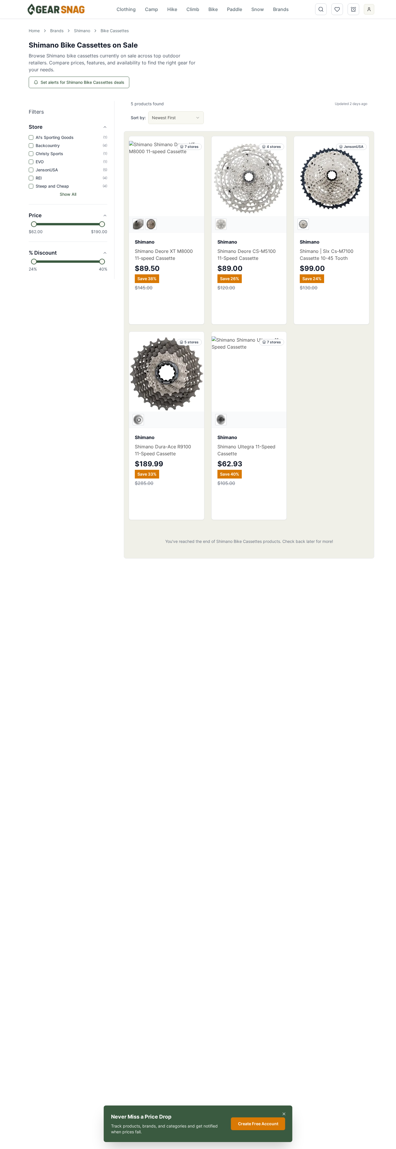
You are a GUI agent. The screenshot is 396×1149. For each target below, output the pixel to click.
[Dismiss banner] (284, 1114)
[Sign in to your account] (369, 10)
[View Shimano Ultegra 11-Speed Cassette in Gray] (221, 419)
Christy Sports (49, 153)
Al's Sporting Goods (55, 137)
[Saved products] (337, 9)
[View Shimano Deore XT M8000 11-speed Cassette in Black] (138, 224)
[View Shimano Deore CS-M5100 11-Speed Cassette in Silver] (221, 224)
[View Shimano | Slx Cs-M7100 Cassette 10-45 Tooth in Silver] (303, 224)
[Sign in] (369, 9)
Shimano (82, 30)
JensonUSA (47, 169)
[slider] (34, 224)
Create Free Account (258, 1123)
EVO (40, 161)
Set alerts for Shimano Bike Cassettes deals (82, 82)
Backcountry (48, 145)
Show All (68, 194)
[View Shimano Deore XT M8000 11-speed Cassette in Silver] (151, 224)
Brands (56, 30)
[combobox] (176, 117)
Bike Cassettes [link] (115, 30)
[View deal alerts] (353, 9)
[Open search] (321, 9)
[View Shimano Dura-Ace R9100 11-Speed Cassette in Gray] (138, 419)
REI (39, 177)
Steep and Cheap (52, 186)
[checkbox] (31, 137)
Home (34, 30)
